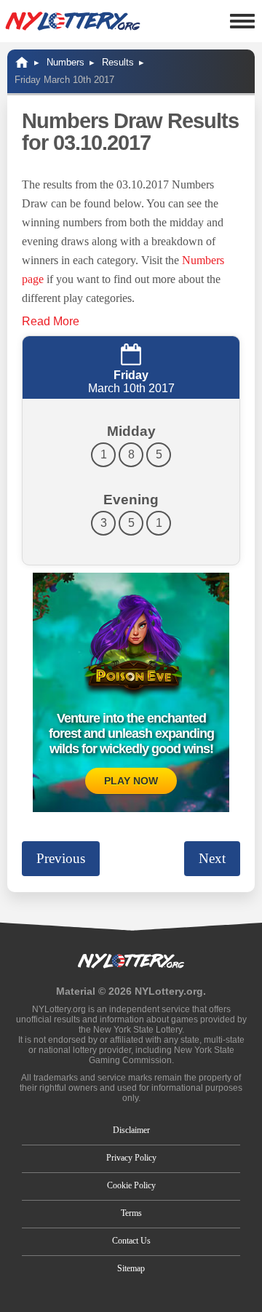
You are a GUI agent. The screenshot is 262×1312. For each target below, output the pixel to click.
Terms (131, 1213)
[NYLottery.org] (73, 21)
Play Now (131, 781)
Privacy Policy (131, 1158)
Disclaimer (131, 1130)
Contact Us (131, 1241)
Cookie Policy (131, 1185)
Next (212, 858)
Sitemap (131, 1268)
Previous (60, 858)
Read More (50, 321)
